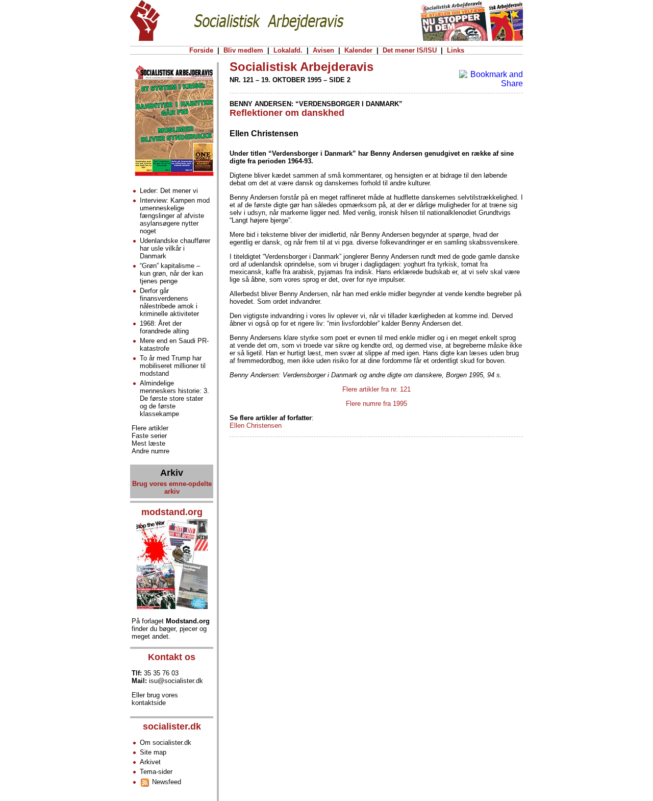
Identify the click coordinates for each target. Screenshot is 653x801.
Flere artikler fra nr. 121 (376, 389)
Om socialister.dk (165, 742)
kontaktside (149, 703)
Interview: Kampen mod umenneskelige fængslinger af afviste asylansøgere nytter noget (175, 216)
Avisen (323, 50)
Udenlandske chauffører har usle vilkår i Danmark (175, 248)
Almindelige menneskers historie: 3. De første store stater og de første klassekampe (174, 398)
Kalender (358, 50)
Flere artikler (150, 428)
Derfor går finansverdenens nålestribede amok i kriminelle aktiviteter (169, 302)
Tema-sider (156, 771)
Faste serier (149, 436)
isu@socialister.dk (176, 681)
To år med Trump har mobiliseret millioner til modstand (173, 365)
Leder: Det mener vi (169, 191)
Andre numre (150, 451)
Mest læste (148, 443)
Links (455, 50)
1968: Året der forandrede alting (164, 327)
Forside (201, 50)
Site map (153, 752)
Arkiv (171, 473)
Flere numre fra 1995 (376, 403)
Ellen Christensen (256, 425)
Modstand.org (188, 621)
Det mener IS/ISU (410, 50)
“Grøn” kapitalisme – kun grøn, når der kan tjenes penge (171, 273)
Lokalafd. (288, 50)
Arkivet (150, 762)
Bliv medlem (243, 50)
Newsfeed (165, 782)
